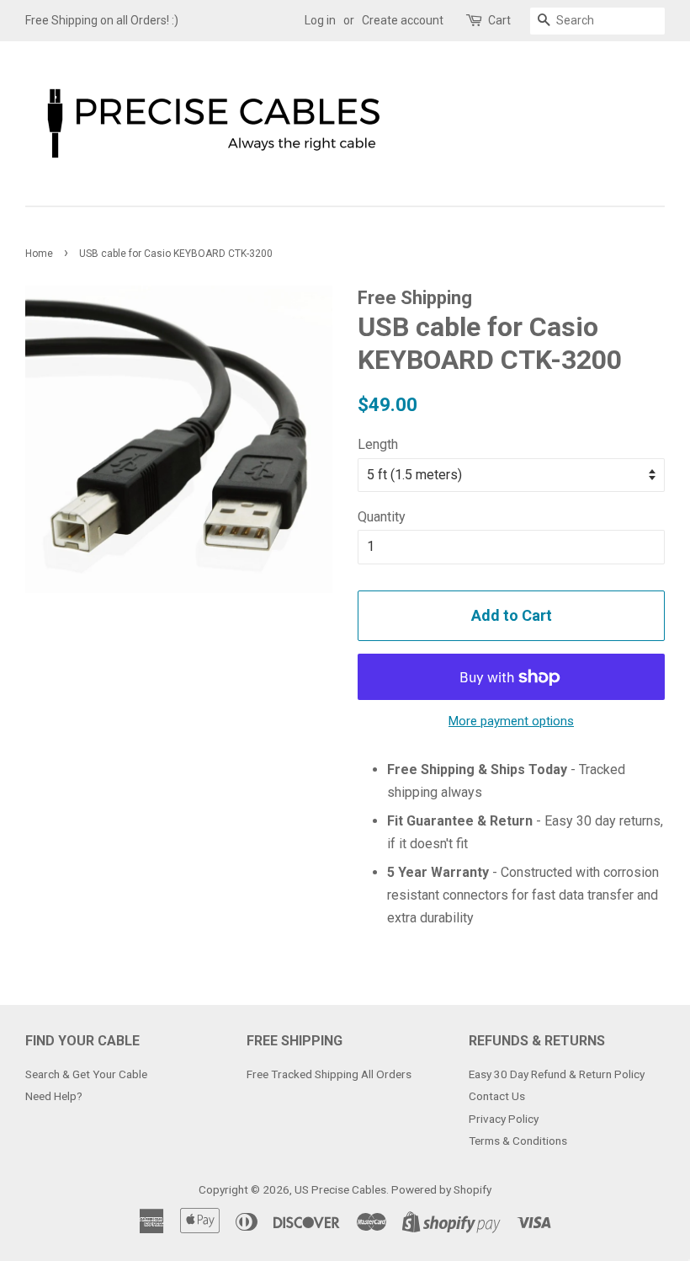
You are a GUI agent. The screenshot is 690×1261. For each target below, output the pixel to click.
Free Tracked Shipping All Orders (329, 1074)
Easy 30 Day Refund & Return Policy (557, 1074)
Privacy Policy (504, 1118)
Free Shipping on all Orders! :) (101, 20)
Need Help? (53, 1096)
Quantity (382, 517)
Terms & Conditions (518, 1140)
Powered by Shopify (441, 1189)
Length (378, 444)
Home (39, 253)
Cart (499, 20)
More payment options (511, 721)
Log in (320, 20)
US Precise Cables (340, 1189)
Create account (402, 20)
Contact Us (497, 1096)
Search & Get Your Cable (86, 1074)
